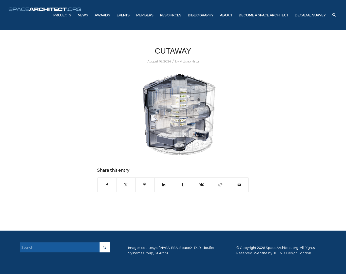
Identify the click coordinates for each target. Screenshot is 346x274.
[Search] (334, 15)
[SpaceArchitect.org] (45, 15)
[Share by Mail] (239, 185)
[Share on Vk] (201, 185)
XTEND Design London (292, 253)
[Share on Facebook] (107, 185)
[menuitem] (62, 15)
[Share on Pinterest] (145, 185)
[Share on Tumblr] (182, 185)
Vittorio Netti (189, 61)
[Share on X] (126, 185)
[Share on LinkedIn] (164, 185)
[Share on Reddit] (220, 185)
